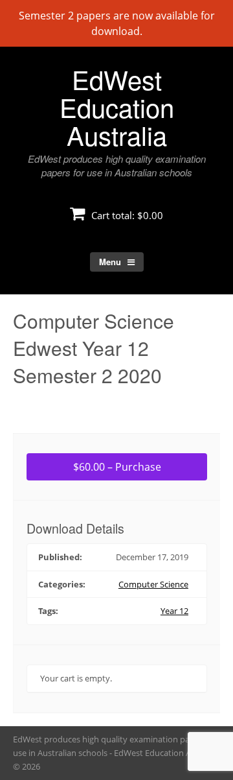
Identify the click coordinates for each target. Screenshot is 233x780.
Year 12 (174, 611)
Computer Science (153, 584)
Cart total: (126, 215)
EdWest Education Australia (117, 106)
